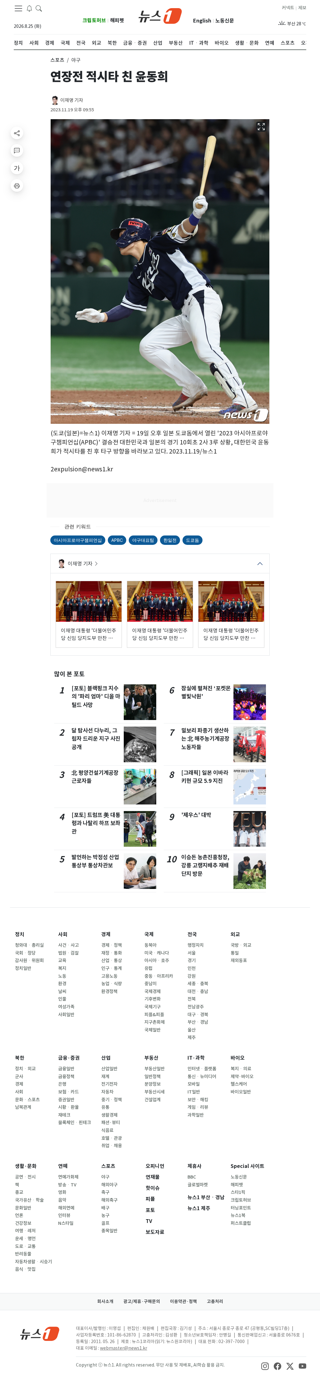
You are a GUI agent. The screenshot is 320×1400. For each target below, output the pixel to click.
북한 (19, 1058)
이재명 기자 (71, 100)
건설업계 (152, 1100)
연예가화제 (68, 1177)
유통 (105, 1107)
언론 (19, 1215)
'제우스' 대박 (196, 815)
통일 (235, 953)
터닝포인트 (241, 1208)
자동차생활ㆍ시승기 (33, 1262)
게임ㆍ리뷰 (198, 1107)
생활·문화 (26, 1166)
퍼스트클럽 (241, 1223)
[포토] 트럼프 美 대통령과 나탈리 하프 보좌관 (96, 823)
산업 (106, 1058)
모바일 (194, 1084)
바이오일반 (241, 1092)
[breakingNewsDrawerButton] (29, 8)
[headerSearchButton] (39, 8)
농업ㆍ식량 (111, 984)
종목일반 (109, 1231)
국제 (149, 934)
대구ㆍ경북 (198, 1014)
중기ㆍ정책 (111, 1100)
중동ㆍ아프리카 (158, 976)
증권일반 (66, 1100)
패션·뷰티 (110, 1122)
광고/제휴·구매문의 (141, 1301)
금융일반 (66, 1069)
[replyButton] (17, 150)
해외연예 (66, 1208)
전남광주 (196, 1007)
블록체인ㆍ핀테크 (74, 1122)
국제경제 (152, 991)
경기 (192, 960)
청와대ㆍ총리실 (29, 945)
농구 (105, 1215)
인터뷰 (64, 1215)
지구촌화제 (154, 1022)
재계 (105, 1076)
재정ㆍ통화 (111, 953)
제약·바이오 (242, 1076)
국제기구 (152, 1007)
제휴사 (195, 1166)
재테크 (64, 1115)
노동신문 (224, 21)
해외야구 (109, 1185)
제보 (302, 8)
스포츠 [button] (57, 60)
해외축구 (109, 1200)
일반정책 (152, 1076)
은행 (62, 1084)
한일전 (170, 540)
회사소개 (105, 1301)
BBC (192, 1177)
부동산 (151, 1058)
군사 (19, 1076)
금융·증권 (69, 1058)
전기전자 (109, 1084)
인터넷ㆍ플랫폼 (202, 1069)
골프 (105, 1223)
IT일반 (194, 1092)
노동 (62, 976)
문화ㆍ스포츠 (27, 1100)
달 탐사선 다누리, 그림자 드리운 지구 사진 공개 (96, 739)
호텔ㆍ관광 (111, 1138)
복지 (62, 968)
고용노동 (109, 976)
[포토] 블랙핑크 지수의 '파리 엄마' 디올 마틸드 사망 (96, 696)
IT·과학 (196, 1058)
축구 (105, 1192)
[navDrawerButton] (18, 8)
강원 (192, 976)
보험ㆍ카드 (68, 1092)
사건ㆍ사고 (68, 945)
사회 (63, 934)
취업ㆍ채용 (111, 1146)
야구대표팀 (143, 540)
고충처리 (215, 1301)
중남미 (150, 984)
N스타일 (65, 1223)
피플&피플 (154, 1014)
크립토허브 (94, 20)
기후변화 (152, 999)
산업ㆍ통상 (111, 960)
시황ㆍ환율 (68, 1107)
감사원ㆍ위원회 (29, 960)
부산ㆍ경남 (198, 1022)
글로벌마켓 (198, 1185)
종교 (19, 1192)
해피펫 (117, 20)
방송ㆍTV (67, 1185)
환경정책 (109, 991)
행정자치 (196, 945)
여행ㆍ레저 (25, 1231)
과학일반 (196, 1115)
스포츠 (108, 1166)
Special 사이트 (247, 1166)
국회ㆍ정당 (25, 953)
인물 (62, 999)
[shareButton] (17, 133)
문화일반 (23, 1208)
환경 (62, 984)
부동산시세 (154, 1092)
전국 (192, 934)
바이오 (238, 1058)
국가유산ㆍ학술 (29, 1200)
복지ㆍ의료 (241, 1069)
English (202, 21)
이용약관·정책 (183, 1301)
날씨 (62, 991)
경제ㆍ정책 (111, 945)
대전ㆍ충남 (198, 991)
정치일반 (23, 968)
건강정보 (23, 1223)
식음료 (107, 1130)
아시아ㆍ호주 (156, 960)
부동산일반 (154, 1069)
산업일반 (109, 1069)
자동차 (107, 1092)
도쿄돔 (192, 540)
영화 (62, 1192)
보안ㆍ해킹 (198, 1100)
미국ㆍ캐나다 (156, 953)
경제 (106, 934)
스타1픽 (238, 1192)
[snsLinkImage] (265, 1365)
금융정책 (66, 1076)
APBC (117, 540)
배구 (105, 1208)
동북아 (150, 945)
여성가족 (66, 1007)
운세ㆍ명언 (25, 1238)
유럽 (148, 968)
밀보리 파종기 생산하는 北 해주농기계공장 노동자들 (205, 739)
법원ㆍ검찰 (68, 953)
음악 (62, 1200)
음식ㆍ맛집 (25, 1269)
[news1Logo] (40, 1333)
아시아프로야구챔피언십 (78, 540)
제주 (192, 1037)
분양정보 (152, 1084)
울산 (192, 1030)
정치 (19, 934)
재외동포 (239, 960)
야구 (105, 1177)
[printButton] (17, 185)
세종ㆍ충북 (198, 984)
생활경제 (109, 1115)
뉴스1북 (238, 1215)
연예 (63, 1166)
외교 (235, 934)
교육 (62, 960)
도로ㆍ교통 (25, 1246)
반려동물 (23, 1254)
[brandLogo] (160, 15)
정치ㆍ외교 (25, 1069)
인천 (192, 968)
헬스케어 (239, 1084)
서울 (192, 953)
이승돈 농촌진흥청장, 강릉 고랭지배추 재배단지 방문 (205, 865)
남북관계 (23, 1107)
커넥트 (288, 8)
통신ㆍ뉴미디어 (202, 1076)
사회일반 (66, 1014)
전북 (192, 999)
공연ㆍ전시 (25, 1177)
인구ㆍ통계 (111, 968)
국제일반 (152, 1030)
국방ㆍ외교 (241, 945)
